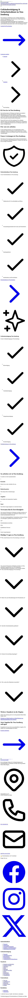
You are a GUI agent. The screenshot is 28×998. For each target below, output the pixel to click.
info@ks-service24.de (5, 853)
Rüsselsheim (6, 972)
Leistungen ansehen (5, 54)
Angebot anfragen (12, 4)
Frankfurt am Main (13, 718)
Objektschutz (6, 945)
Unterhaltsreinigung (7, 955)
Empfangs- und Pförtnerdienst (9, 947)
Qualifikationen (12, 3)
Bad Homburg (6, 974)
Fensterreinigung (6, 957)
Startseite (2, 3)
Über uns (22, 3)
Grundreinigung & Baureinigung (10, 959)
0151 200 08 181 (4, 4)
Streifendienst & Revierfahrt (9, 949)
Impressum (5, 990)
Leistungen (6, 3)
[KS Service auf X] (14, 939)
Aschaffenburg (6, 975)
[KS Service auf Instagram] (14, 912)
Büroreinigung (6, 956)
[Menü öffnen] (1, 6)
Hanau (4, 971)
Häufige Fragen (6, 984)
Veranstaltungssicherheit (8, 946)
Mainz (8, 719)
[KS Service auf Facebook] (14, 885)
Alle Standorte (13, 719)
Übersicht (5, 944)
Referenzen (5, 982)
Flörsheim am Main (5, 718)
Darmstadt (5, 969)
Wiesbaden (5, 719)
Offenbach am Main (7, 970)
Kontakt (25, 3)
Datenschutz (6, 991)
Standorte (18, 3)
